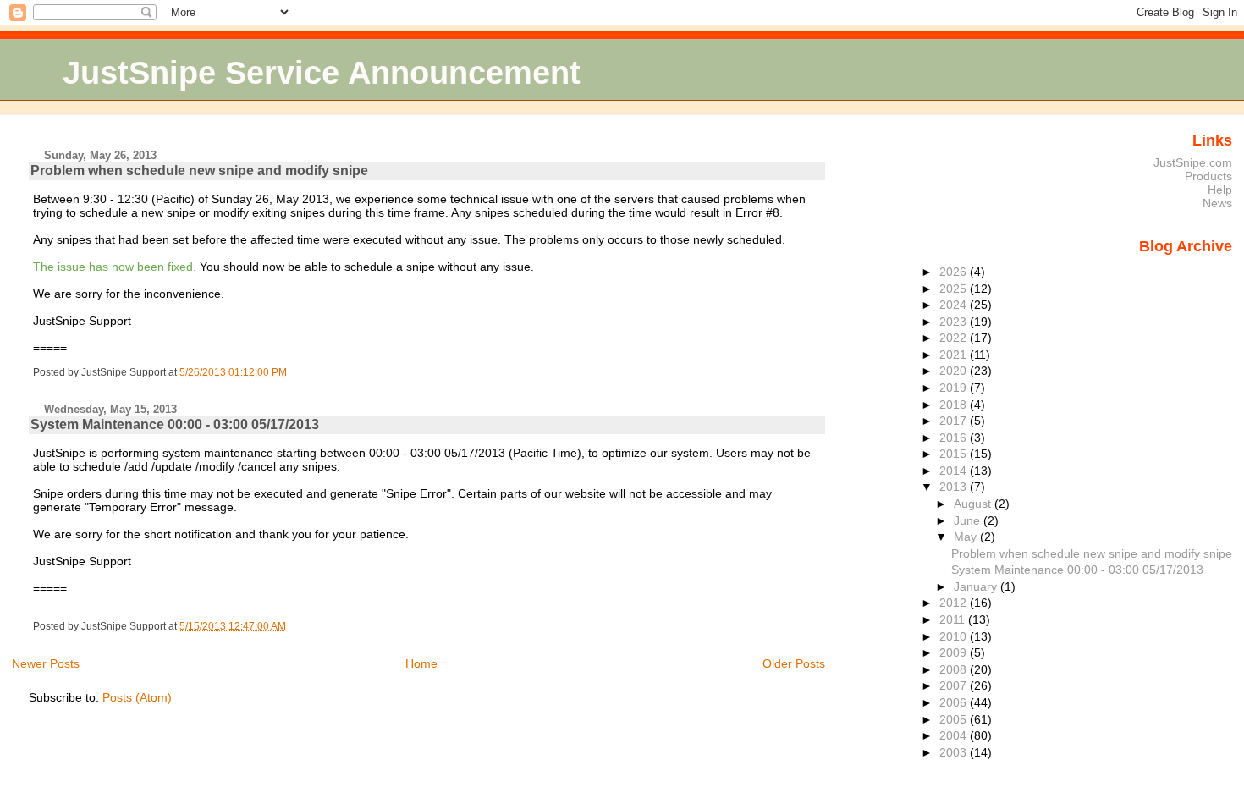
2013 (954, 486)
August (974, 503)
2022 (954, 337)
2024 (954, 304)
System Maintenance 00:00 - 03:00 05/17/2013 (174, 424)
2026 (954, 271)
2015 (954, 453)
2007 (954, 685)
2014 (954, 470)
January (977, 586)
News (1217, 203)
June (968, 520)
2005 (954, 719)
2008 (954, 669)
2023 (954, 321)
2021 (954, 354)
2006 (954, 702)
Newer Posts (46, 663)
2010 (954, 636)
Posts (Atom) (137, 697)
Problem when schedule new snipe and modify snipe (199, 170)
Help (1220, 189)
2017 (954, 420)
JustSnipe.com (1192, 162)
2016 (954, 437)
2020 (954, 370)
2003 (954, 752)
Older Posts (793, 663)
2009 (954, 652)
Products (1208, 176)
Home (421, 663)
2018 (954, 404)
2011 (953, 619)
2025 (954, 288)
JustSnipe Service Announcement (322, 72)
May (967, 536)
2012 (954, 602)
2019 (954, 387)
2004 (954, 735)
